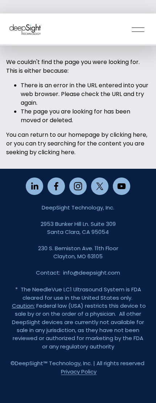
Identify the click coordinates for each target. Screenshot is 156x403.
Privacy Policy (79, 371)
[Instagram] (78, 186)
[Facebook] (56, 186)
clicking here (128, 135)
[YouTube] (121, 186)
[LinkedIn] (34, 186)
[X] (99, 186)
